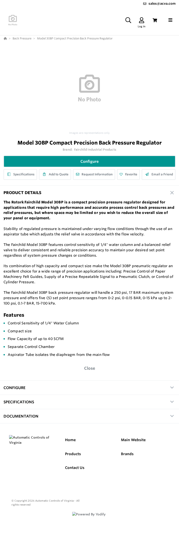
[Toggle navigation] (170, 20)
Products (73, 454)
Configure (89, 161)
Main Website (133, 440)
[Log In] (142, 20)
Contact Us (74, 467)
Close (89, 368)
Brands (127, 454)
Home (70, 440)
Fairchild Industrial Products (95, 149)
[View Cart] (155, 20)
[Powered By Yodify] (89, 518)
